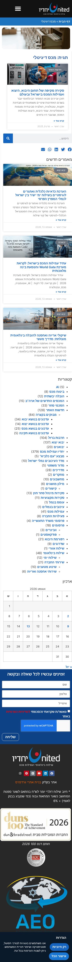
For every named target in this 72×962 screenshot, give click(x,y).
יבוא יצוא (58, 442)
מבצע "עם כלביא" (52, 456)
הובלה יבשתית (54, 396)
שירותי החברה (54, 562)
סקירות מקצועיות (52, 498)
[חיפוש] (8, 138)
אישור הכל (59, 956)
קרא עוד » (61, 219)
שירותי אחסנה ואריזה (42, 571)
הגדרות (61, 937)
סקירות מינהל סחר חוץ (48, 493)
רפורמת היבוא (54, 539)
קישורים (51, 488)
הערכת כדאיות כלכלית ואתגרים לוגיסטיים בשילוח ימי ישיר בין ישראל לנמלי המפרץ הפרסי (40, 195)
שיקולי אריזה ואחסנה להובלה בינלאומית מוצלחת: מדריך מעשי (38, 337)
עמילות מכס (55, 511)
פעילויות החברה (53, 516)
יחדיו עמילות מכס (52, 451)
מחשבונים (57, 479)
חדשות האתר (55, 410)
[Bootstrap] (33, 773)
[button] (18, 8)
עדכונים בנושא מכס (35, 428)
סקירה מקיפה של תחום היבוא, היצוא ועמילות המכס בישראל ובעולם (37, 92)
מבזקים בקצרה (46, 415)
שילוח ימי (50, 557)
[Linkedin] (45, 773)
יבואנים (59, 447)
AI (57, 387)
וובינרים (51, 530)
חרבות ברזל (56, 438)
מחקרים (58, 474)
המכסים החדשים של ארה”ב (44, 401)
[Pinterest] (26, 773)
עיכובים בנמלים (53, 507)
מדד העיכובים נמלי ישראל (46, 461)
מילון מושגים (55, 484)
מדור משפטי (55, 465)
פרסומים (58, 525)
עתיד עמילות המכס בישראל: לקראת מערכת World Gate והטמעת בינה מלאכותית (41, 266)
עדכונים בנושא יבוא (35, 419)
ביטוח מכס (56, 391)
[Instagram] (20, 773)
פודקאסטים (49, 534)
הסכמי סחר (56, 405)
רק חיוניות (59, 947)
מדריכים (58, 470)
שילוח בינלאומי (53, 553)
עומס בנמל (56, 502)
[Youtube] (39, 773)
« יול (69, 667)
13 (28, 626)
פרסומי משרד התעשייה (48, 521)
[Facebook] (52, 773)
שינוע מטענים (47, 567)
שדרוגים (58, 544)
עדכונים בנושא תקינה (34, 433)
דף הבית (64, 21)
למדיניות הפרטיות (18, 711)
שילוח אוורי (56, 548)
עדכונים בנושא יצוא (35, 424)
